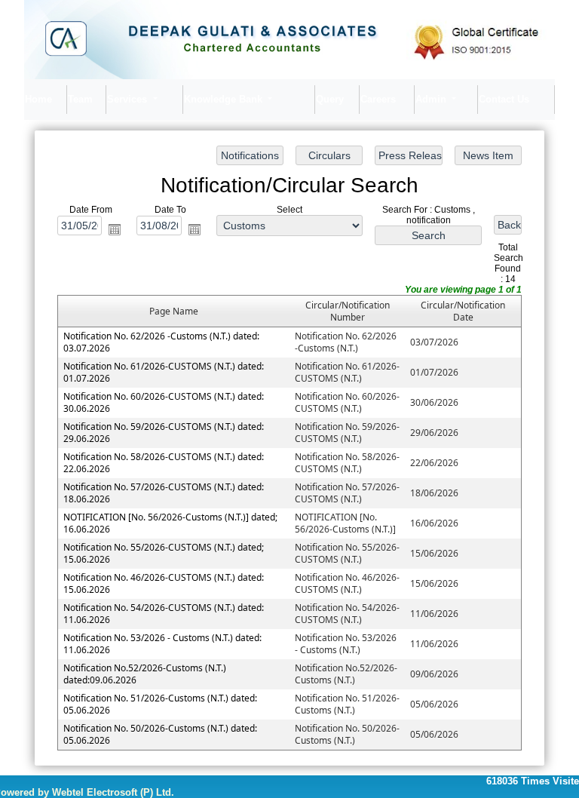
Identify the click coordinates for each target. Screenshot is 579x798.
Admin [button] (432, 99)
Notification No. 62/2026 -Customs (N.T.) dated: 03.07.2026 (161, 341)
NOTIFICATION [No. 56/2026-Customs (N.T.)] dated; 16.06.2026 (170, 522)
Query (330, 99)
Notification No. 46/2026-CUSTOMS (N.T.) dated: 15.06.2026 (163, 582)
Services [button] (128, 99)
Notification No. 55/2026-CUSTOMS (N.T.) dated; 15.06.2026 (163, 552)
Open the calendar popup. (114, 228)
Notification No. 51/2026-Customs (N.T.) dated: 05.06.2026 (160, 703)
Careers (378, 99)
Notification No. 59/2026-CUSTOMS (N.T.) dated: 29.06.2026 (163, 431)
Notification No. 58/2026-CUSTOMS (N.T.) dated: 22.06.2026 (163, 462)
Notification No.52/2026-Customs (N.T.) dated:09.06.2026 (144, 673)
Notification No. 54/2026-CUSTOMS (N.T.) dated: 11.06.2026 (163, 612)
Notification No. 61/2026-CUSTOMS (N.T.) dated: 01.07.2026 (163, 371)
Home (38, 99)
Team (80, 99)
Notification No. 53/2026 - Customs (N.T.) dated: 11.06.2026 (162, 643)
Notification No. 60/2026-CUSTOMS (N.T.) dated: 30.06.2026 (163, 401)
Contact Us (504, 99)
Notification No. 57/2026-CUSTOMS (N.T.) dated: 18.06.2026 (163, 492)
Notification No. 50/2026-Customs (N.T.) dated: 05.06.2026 (160, 733)
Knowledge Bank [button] (224, 99)
